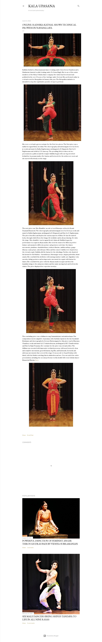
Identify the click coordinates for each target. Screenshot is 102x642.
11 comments (30, 623)
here (36, 360)
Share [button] (24, 435)
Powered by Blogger (52, 636)
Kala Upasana (41, 6)
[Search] (78, 5)
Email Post (30, 435)
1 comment (30, 547)
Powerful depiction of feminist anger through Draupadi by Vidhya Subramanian (50, 542)
